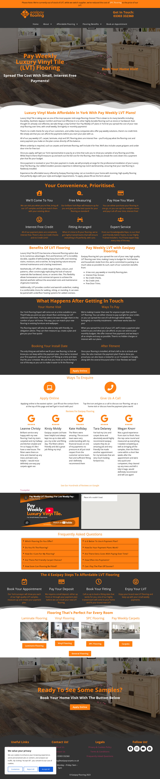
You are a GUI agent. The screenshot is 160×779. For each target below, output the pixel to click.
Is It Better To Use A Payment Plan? (101, 541)
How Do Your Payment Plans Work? (101, 547)
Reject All (30, 769)
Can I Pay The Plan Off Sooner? (99, 566)
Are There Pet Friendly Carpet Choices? (43, 560)
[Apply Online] (49, 387)
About (46, 24)
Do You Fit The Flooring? (36, 547)
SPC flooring (115, 2)
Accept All (46, 769)
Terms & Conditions (100, 751)
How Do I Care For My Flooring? (40, 554)
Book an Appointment (116, 24)
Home (35, 24)
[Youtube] (143, 749)
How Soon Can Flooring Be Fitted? (41, 566)
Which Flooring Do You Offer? (39, 541)
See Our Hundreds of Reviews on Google (80, 485)
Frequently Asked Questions (100, 756)
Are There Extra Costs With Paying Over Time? (106, 554)
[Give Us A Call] (110, 387)
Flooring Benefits (91, 24)
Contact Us (60, 751)
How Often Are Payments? (97, 560)
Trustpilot (25, 490)
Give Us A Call (110, 398)
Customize (15, 769)
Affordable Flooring (66, 24)
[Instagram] (137, 749)
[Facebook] (130, 749)
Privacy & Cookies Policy (100, 747)
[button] (50, 541)
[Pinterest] (150, 749)
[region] (30, 760)
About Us (60, 747)
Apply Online (49, 398)
